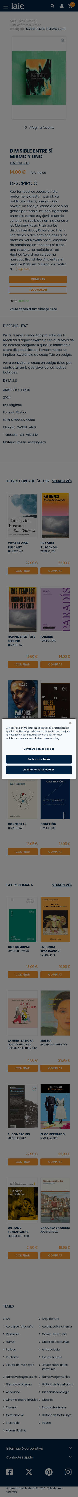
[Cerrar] (70, 722)
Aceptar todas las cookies (38, 770)
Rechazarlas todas (39, 759)
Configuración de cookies (39, 749)
